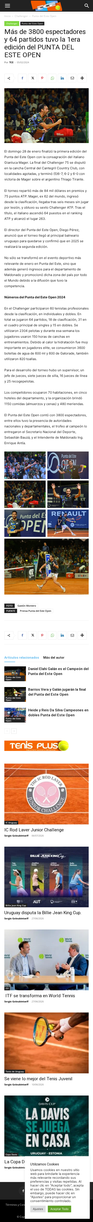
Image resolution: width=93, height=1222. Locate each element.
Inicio (7, 16)
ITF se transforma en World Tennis (39, 995)
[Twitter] (32, 78)
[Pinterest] (42, 78)
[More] (82, 78)
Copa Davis (11, 1154)
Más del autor (53, 658)
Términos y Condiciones (20, 1205)
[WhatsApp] (52, 78)
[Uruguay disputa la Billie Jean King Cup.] (46, 877)
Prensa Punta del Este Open (35, 610)
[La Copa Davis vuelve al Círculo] (46, 1126)
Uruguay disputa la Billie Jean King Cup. (43, 912)
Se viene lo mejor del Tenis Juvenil (38, 1078)
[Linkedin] (62, 78)
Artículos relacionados (21, 658)
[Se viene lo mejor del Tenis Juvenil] (46, 1042)
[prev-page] (7, 731)
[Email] (72, 78)
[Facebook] (22, 78)
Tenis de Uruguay (15, 1071)
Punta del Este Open (44, 16)
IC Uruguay (11, 822)
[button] (87, 6)
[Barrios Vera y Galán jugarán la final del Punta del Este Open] (15, 694)
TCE (11, 62)
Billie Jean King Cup (16, 905)
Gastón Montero (27, 605)
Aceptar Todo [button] (59, 1209)
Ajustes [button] (38, 1209)
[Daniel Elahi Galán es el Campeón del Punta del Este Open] (15, 673)
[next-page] (14, 731)
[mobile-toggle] (7, 6)
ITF (7, 988)
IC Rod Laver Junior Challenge (34, 829)
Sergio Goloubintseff (16, 835)
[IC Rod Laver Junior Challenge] (46, 794)
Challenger (21, 16)
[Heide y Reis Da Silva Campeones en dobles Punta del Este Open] (15, 715)
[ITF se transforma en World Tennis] (46, 959)
